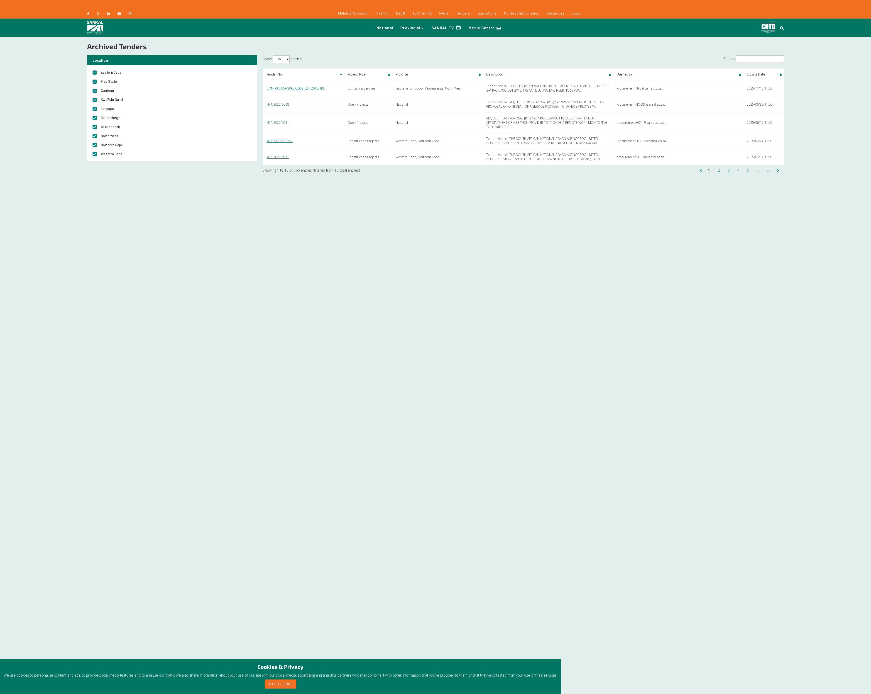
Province (402, 74)
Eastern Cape (111, 72)
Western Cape (111, 154)
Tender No (274, 74)
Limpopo (107, 109)
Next (779, 170)
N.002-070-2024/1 (280, 141)
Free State (109, 81)
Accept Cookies (280, 684)
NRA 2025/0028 (278, 104)
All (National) (110, 127)
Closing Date (756, 74)
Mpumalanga (111, 118)
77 (769, 170)
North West (109, 136)
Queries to (624, 74)
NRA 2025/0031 (278, 122)
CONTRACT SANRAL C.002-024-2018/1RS (296, 88)
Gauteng (107, 90)
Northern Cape (112, 145)
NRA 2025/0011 (278, 157)
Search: (729, 58)
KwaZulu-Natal (112, 100)
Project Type (356, 74)
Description (494, 74)
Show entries (282, 58)
